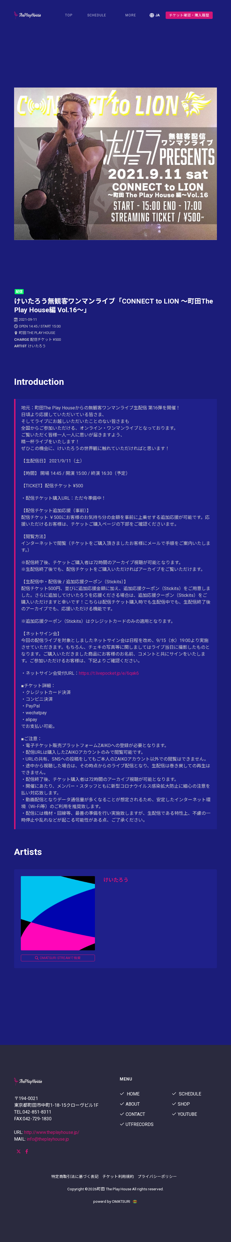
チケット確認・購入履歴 (189, 15)
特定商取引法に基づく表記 (75, 1176)
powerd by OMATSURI (112, 1201)
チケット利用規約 (118, 1176)
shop (184, 1104)
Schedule (189, 1094)
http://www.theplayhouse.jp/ (51, 1132)
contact (135, 1114)
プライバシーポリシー (157, 1176)
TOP (68, 15)
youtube (187, 1114)
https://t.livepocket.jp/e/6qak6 (109, 673)
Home (132, 1094)
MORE (130, 15)
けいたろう (115, 880)
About (133, 1104)
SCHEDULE (96, 15)
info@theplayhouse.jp (48, 1139)
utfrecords (140, 1124)
